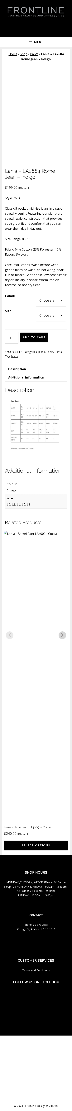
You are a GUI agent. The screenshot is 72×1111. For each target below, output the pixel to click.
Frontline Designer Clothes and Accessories (36, 11)
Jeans (41, 352)
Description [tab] (17, 369)
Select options (36, 845)
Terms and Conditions (36, 970)
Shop (23, 54)
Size (8, 311)
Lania (49, 352)
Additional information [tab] (26, 377)
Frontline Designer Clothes (41, 1106)
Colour (10, 296)
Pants (34, 54)
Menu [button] (39, 42)
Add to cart (34, 337)
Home (13, 54)
